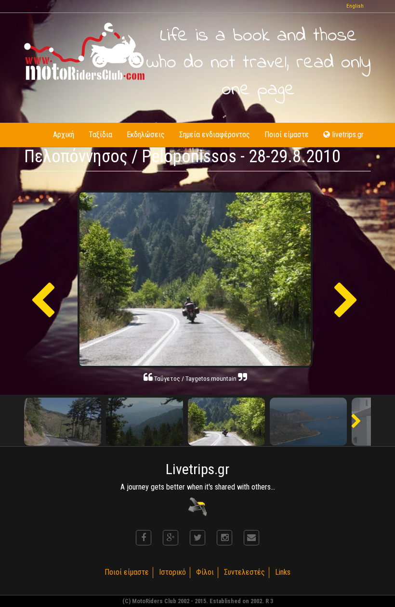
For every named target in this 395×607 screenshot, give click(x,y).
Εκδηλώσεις (146, 134)
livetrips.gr (348, 134)
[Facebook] (143, 537)
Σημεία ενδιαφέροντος (214, 134)
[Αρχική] (84, 51)
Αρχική (63, 134)
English (355, 6)
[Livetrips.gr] (197, 506)
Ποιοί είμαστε (286, 134)
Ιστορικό (172, 572)
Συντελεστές (244, 572)
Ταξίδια (100, 134)
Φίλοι (205, 572)
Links (282, 572)
